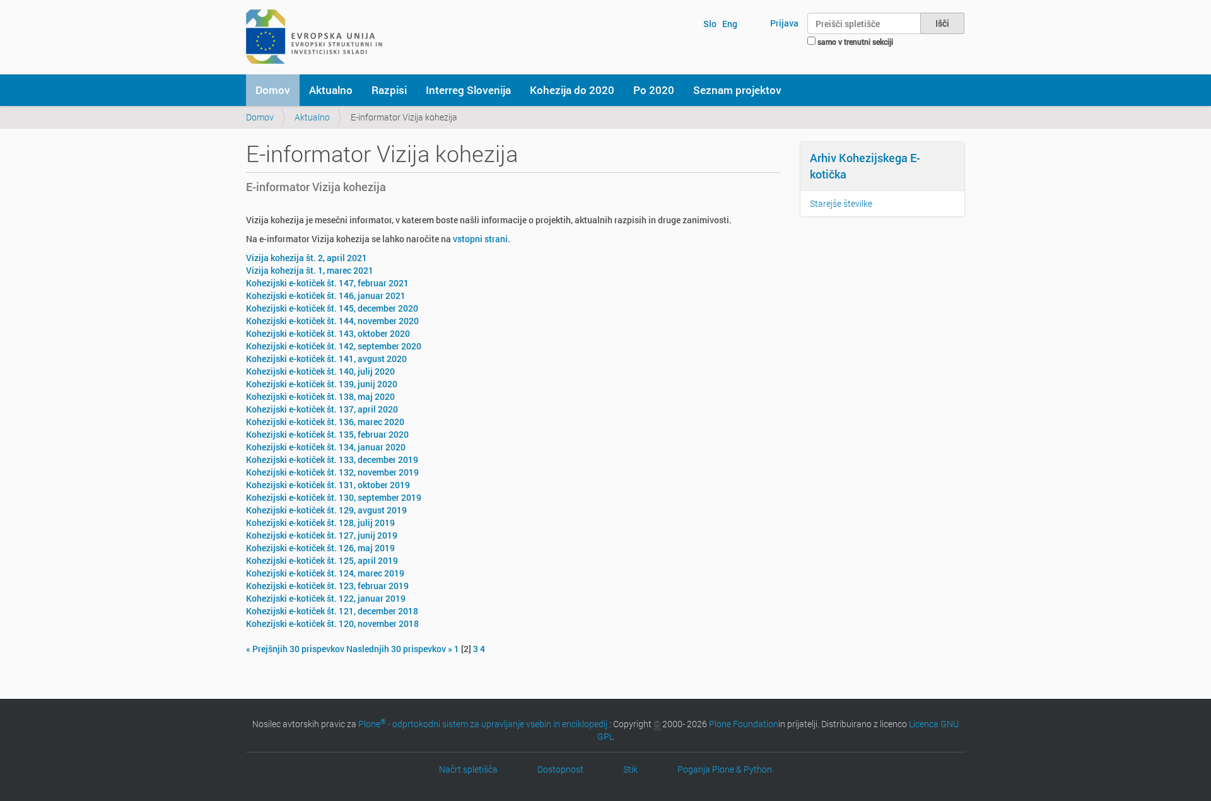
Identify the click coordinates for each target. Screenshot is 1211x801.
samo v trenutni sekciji (855, 42)
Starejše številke (841, 203)
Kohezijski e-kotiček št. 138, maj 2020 (320, 396)
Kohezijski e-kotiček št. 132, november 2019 (332, 472)
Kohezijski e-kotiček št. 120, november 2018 (332, 623)
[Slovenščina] (314, 36)
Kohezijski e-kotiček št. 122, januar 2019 (326, 598)
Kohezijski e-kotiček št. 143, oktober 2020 (328, 333)
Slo (710, 24)
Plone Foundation (743, 724)
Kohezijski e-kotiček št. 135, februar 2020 (327, 434)
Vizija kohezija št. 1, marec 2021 (309, 270)
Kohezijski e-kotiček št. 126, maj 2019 (320, 548)
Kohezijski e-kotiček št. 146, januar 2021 (326, 295)
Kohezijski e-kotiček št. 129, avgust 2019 (326, 510)
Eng (729, 24)
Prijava (784, 23)
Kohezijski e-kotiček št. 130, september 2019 (333, 497)
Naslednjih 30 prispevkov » (400, 649)
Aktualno (331, 90)
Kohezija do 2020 (572, 90)
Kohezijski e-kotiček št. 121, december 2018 (332, 611)
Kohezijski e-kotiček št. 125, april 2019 (322, 560)
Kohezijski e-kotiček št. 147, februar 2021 (327, 283)
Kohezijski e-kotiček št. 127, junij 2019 (321, 535)
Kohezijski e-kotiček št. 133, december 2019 (332, 459)
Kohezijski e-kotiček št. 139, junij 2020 (321, 384)
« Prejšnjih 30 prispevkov (296, 649)
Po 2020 (653, 90)
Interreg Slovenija (468, 90)
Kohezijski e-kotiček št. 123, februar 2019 (327, 586)
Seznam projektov (737, 90)
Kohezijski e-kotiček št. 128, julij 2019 (320, 523)
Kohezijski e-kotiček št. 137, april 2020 (322, 409)
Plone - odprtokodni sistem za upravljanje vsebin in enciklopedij (482, 724)
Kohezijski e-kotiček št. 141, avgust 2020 (326, 359)
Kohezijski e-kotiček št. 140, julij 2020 (320, 371)
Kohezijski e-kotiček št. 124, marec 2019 (325, 573)
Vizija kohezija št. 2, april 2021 (306, 258)
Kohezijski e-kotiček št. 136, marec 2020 (325, 422)
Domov (272, 90)
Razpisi (389, 90)
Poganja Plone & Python (724, 769)
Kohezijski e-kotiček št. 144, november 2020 (332, 321)
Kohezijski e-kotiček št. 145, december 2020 (332, 308)
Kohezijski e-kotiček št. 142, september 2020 (333, 346)
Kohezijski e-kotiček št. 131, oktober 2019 (328, 485)
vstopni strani (480, 239)
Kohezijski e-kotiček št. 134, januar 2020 (326, 447)
